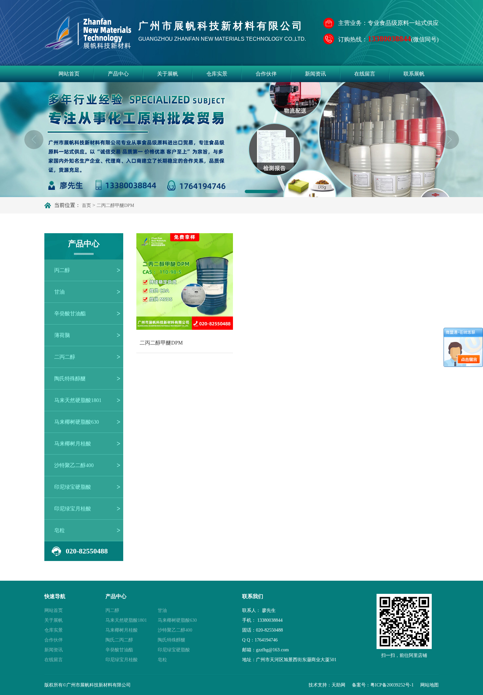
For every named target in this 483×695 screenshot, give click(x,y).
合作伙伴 (266, 74)
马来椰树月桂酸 (72, 443)
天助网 (338, 685)
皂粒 (59, 530)
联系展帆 (414, 74)
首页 (86, 205)
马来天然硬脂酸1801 (78, 400)
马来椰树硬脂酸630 (76, 422)
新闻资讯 (315, 74)
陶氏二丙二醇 (119, 640)
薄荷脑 (62, 335)
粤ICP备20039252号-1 (392, 685)
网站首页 (69, 74)
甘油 (59, 292)
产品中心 (118, 74)
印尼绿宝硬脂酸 (72, 487)
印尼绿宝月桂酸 (72, 508)
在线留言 (364, 74)
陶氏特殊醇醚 (70, 378)
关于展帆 (167, 74)
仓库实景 (216, 74)
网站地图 (429, 685)
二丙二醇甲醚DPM (115, 205)
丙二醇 (62, 270)
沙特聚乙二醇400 (74, 465)
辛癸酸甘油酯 (70, 313)
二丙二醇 (64, 357)
